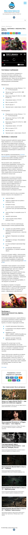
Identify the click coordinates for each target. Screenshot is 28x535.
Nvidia (24, 260)
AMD (3, 262)
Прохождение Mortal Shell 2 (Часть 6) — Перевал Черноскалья (14, 509)
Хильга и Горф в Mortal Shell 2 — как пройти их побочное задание (14, 402)
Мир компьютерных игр (11, 11)
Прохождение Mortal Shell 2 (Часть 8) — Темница (14, 467)
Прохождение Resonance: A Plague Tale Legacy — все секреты (14, 423)
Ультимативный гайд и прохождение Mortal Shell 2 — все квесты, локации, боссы (13, 445)
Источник (3, 367)
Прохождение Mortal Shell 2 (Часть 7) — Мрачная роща (14, 488)
